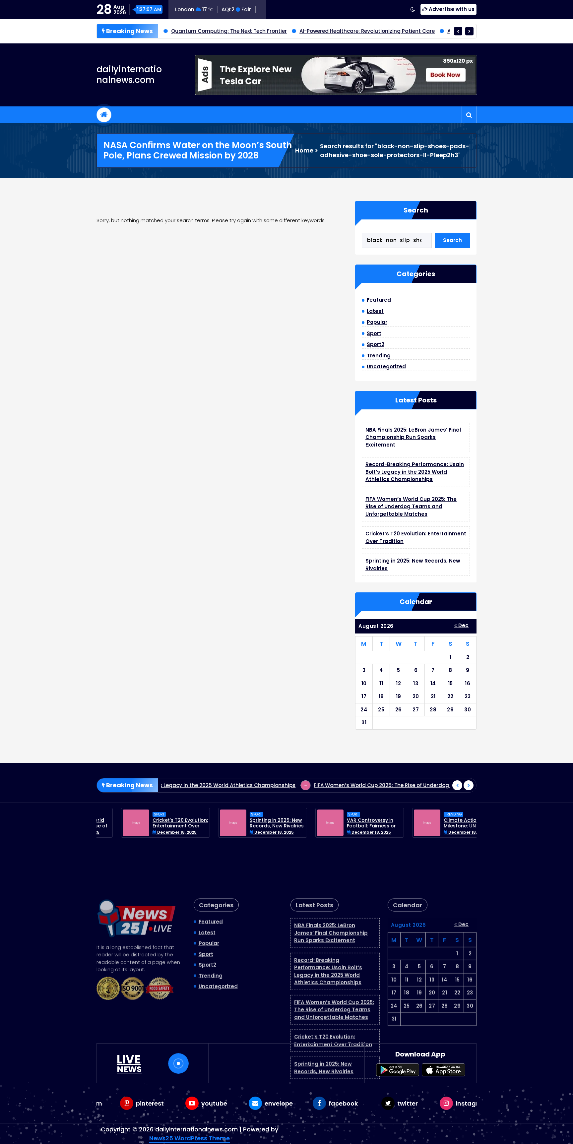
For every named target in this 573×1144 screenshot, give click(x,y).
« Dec (461, 625)
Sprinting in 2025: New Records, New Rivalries (252, 823)
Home (304, 150)
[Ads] (336, 75)
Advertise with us (451, 9)
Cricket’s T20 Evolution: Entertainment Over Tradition (155, 826)
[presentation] (458, 31)
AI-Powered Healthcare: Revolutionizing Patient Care (329, 31)
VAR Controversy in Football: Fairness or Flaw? (346, 826)
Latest (375, 311)
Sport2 (375, 344)
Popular (377, 322)
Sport (374, 333)
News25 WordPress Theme (189, 1138)
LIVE (129, 1063)
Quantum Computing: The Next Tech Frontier (191, 31)
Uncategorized (386, 366)
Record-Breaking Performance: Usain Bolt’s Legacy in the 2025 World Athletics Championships (414, 472)
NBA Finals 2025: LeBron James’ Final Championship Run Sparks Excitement (413, 437)
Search (416, 210)
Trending (379, 355)
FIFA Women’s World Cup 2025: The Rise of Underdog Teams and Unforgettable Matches (411, 506)
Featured (379, 299)
